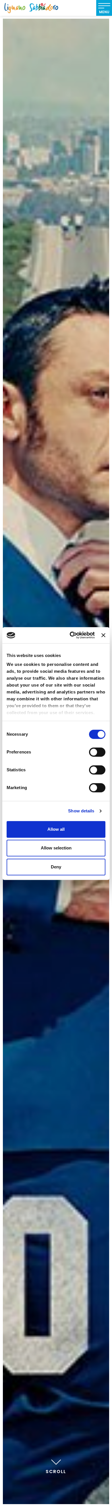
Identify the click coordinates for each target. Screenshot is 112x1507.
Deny (56, 866)
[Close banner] (103, 635)
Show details (81, 810)
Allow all (56, 829)
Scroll (56, 1471)
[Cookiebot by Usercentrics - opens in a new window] (71, 635)
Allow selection (56, 847)
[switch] (97, 752)
